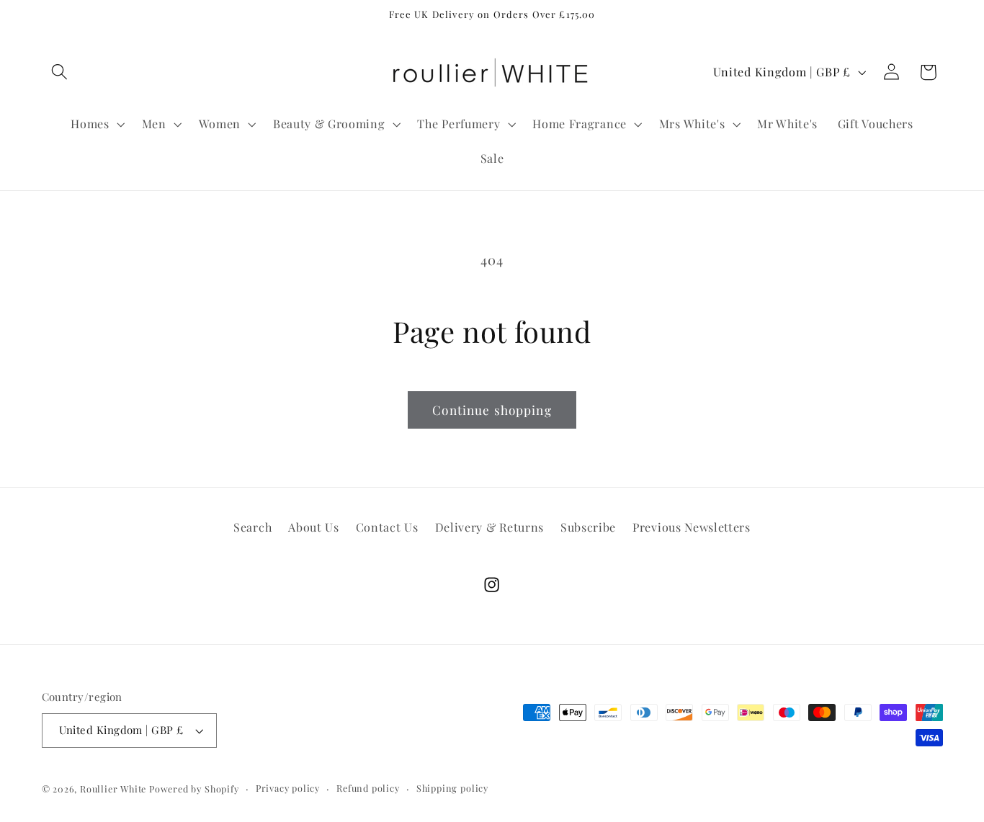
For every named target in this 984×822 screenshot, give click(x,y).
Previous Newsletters (691, 527)
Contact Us (387, 527)
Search (252, 527)
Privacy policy (288, 788)
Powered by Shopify (194, 788)
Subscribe (588, 527)
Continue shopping (492, 409)
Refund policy (367, 788)
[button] (60, 72)
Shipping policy (452, 788)
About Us (313, 527)
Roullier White (113, 788)
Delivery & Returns (489, 527)
